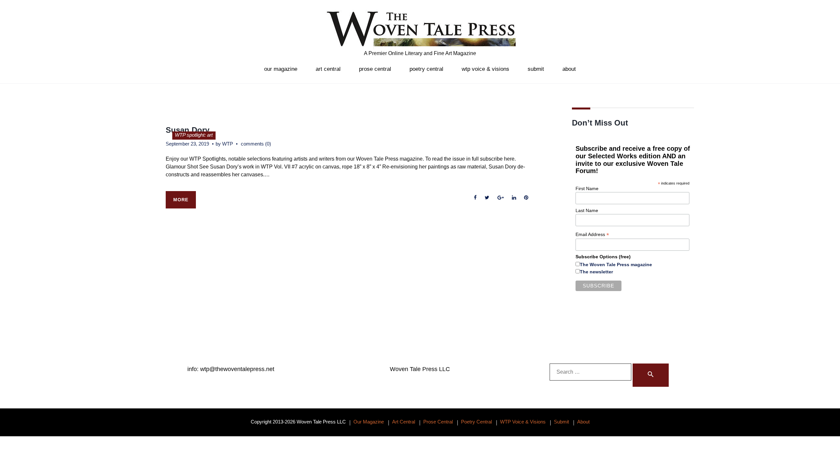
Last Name (587, 210)
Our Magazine (280, 69)
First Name (587, 188)
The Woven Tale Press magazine (616, 264)
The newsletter (596, 271)
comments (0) (256, 144)
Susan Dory (187, 130)
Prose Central (375, 69)
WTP (227, 144)
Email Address (592, 234)
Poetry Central (426, 69)
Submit (536, 69)
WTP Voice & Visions (485, 69)
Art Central (328, 69)
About (569, 69)
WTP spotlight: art (194, 135)
